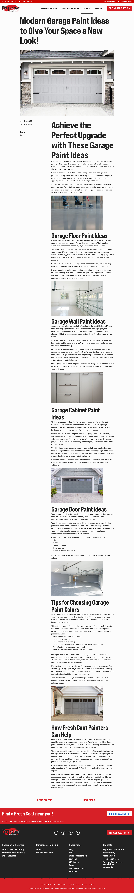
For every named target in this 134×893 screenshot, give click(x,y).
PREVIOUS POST (46, 800)
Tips (10, 822)
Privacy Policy (62, 885)
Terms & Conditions (88, 885)
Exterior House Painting (13, 852)
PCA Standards (74, 885)
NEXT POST (88, 800)
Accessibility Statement (47, 885)
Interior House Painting (13, 849)
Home (4, 822)
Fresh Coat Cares (111, 859)
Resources (86, 8)
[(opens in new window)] (20, 1)
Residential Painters (50, 8)
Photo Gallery (109, 856)
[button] (119, 813)
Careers (73, 865)
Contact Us (108, 867)
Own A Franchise (77, 868)
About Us (98, 8)
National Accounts (44, 852)
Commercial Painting (70, 8)
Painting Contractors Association (113, 863)
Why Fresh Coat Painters (114, 849)
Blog (71, 849)
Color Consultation (78, 856)
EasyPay (73, 859)
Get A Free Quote (118, 8)
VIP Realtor (74, 862)
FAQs (71, 852)
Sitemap (73, 871)
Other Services (9, 856)
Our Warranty (109, 852)
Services (40, 849)
